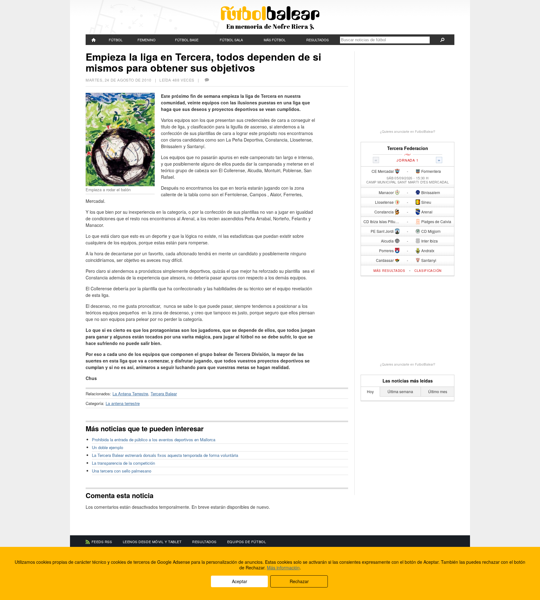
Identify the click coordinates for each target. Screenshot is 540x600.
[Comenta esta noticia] (206, 79)
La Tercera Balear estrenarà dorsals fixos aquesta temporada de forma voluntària (165, 455)
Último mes (437, 391)
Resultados (317, 39)
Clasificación (428, 270)
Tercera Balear (164, 394)
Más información (283, 567)
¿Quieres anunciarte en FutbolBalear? (407, 131)
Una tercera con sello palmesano (121, 471)
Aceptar (239, 581)
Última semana (400, 391)
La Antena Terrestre (130, 394)
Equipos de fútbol (246, 541)
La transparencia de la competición (123, 463)
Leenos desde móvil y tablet (152, 541)
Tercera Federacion (407, 148)
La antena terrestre (123, 403)
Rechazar (299, 581)
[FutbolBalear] (94, 39)
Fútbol (115, 39)
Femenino (147, 39)
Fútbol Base (186, 39)
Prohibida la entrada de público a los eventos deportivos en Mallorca (153, 439)
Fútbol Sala (231, 39)
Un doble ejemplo (107, 447)
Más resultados (389, 270)
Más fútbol (275, 39)
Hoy (370, 391)
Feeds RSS (102, 541)
